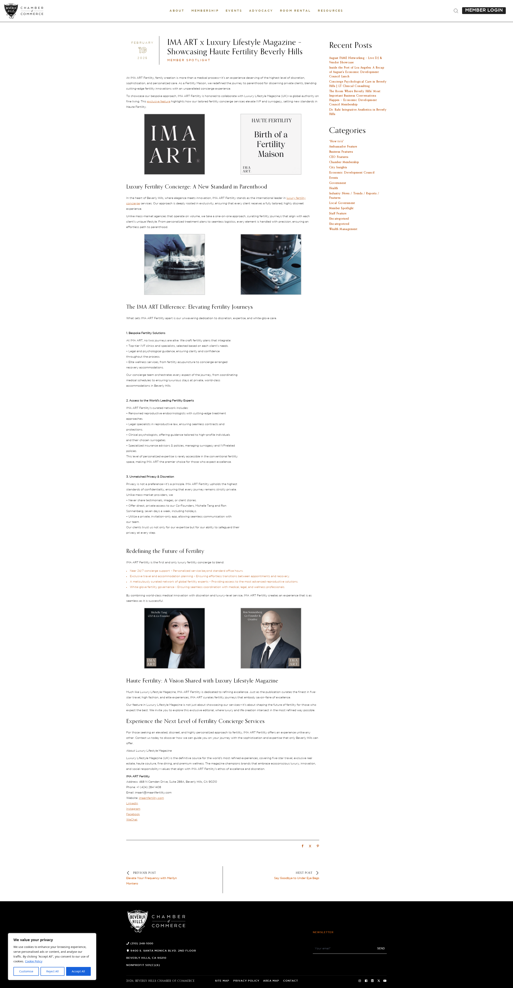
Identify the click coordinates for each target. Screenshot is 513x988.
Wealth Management (343, 229)
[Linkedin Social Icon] (372, 981)
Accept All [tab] (78, 971)
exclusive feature (158, 101)
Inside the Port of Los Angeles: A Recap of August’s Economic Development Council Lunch (356, 72)
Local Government (342, 203)
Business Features (341, 151)
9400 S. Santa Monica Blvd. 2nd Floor (163, 951)
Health (333, 188)
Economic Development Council (352, 172)
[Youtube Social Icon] (385, 981)
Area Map (271, 981)
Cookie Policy (33, 961)
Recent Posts (350, 46)
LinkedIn (132, 803)
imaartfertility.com (151, 798)
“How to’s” (336, 141)
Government (337, 183)
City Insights (338, 167)
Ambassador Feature (343, 146)
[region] (52, 956)
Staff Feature (338, 213)
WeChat (131, 820)
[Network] (302, 846)
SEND (381, 948)
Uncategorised (339, 218)
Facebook (133, 814)
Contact (290, 981)
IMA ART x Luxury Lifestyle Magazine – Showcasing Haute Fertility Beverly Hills (235, 47)
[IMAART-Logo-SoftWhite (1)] (174, 173)
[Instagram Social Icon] (360, 981)
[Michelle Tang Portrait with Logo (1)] (174, 667)
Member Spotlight (189, 60)
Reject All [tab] (52, 971)
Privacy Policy (246, 981)
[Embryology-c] (174, 294)
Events (333, 177)
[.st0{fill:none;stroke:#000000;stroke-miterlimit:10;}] (456, 11)
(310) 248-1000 (141, 944)
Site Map (222, 981)
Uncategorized (339, 224)
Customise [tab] (26, 971)
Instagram (133, 809)
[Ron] (270, 667)
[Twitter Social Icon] (379, 981)
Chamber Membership (344, 162)
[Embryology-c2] (270, 294)
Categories (347, 131)
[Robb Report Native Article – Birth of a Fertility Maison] (270, 173)
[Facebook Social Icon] (366, 981)
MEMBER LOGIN (484, 10)
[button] (177, 10)
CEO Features (338, 157)
